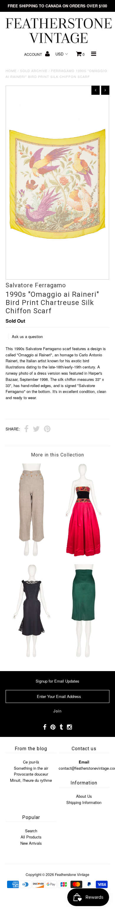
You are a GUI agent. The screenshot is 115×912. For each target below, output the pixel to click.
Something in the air (31, 768)
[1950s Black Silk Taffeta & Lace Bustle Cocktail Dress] (31, 656)
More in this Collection (57, 455)
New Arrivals (31, 843)
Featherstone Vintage (72, 874)
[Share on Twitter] (36, 429)
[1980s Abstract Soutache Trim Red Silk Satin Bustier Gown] (83, 555)
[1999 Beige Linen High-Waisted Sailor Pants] (31, 555)
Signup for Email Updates (57, 681)
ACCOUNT (33, 54)
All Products (31, 837)
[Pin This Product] (47, 429)
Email (84, 762)
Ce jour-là (31, 762)
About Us (84, 796)
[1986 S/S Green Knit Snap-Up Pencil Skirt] (83, 656)
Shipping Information (83, 802)
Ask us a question (27, 336)
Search (31, 830)
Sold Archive (33, 70)
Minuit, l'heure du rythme (31, 780)
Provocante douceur (31, 774)
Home (11, 70)
